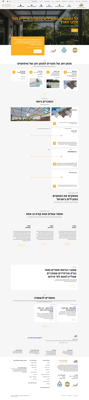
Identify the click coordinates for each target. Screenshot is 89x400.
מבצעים (48, 383)
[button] (77, 40)
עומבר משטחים (33, 365)
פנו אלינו (37, 51)
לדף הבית (44, 244)
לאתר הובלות (67, 244)
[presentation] (85, 24)
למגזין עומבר (44, 326)
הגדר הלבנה (47, 367)
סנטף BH (48, 365)
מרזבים (48, 379)
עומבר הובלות (33, 363)
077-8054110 (6, 7)
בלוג (35, 369)
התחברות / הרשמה (32, 376)
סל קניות (34, 379)
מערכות (48, 372)
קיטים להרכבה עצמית (45, 374)
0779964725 (63, 362)
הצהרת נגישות (64, 395)
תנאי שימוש (76, 395)
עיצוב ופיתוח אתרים (14, 396)
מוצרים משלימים (46, 376)
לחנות (74, 30)
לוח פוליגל (48, 369)
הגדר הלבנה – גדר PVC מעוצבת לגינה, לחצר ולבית (45, 310)
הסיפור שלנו (34, 367)
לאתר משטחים (21, 245)
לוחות (48, 363)
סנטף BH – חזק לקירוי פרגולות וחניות (68, 309)
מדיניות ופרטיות (70, 395)
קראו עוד (74, 319)
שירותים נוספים (46, 381)
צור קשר (34, 374)
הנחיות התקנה (33, 372)
